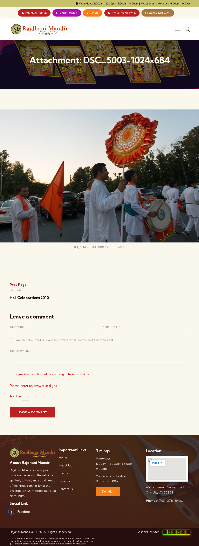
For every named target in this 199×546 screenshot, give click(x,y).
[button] (108, 491)
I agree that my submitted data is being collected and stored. (53, 374)
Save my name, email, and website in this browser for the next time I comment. (64, 340)
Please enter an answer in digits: (34, 386)
